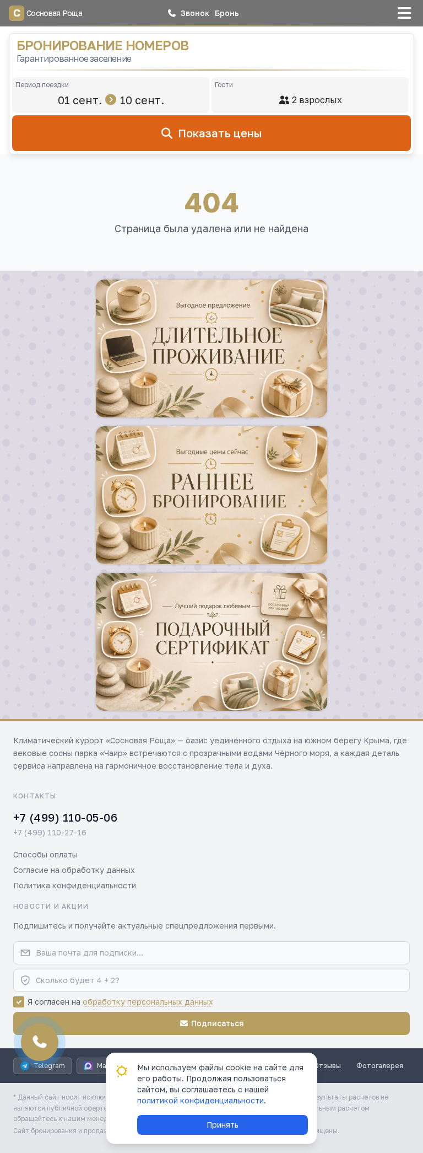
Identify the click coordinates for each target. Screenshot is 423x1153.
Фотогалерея (379, 1065)
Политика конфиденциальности (74, 885)
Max (103, 1065)
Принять (222, 1124)
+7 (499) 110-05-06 (65, 817)
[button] (188, 13)
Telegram (49, 1065)
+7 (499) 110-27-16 (49, 832)
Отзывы (327, 1065)
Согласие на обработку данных (74, 870)
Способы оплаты (45, 854)
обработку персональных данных (148, 1001)
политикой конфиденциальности (200, 1100)
